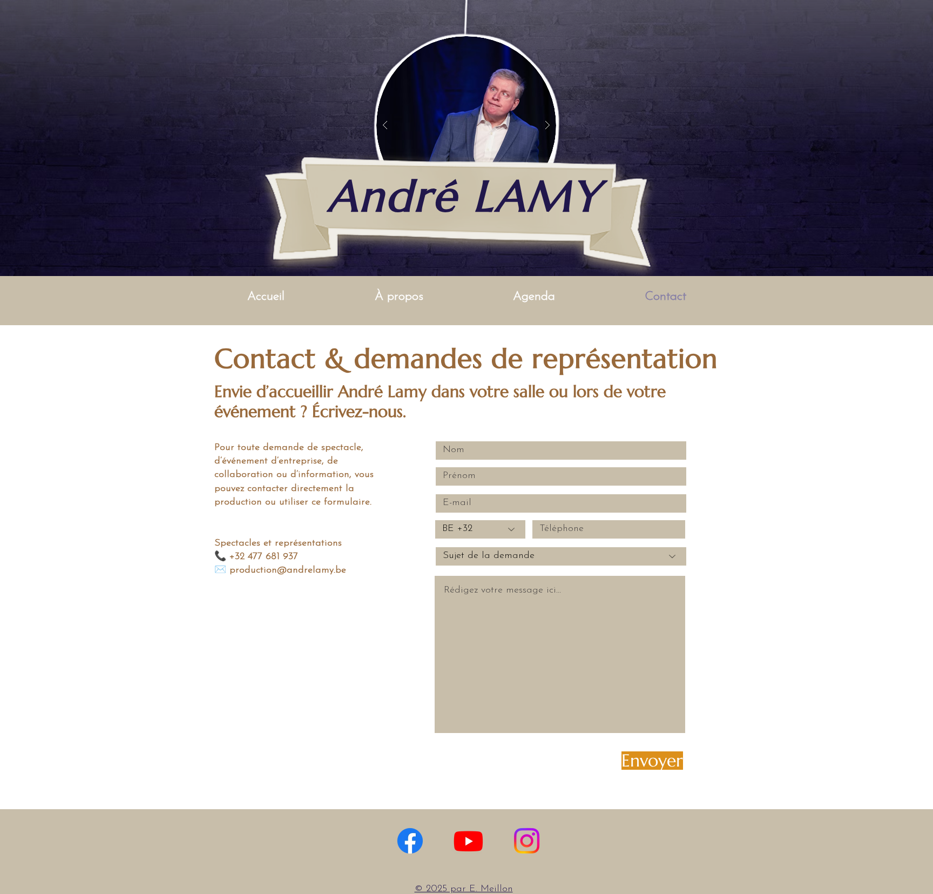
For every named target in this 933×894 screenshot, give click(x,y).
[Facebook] (410, 841)
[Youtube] (468, 841)
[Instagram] (527, 841)
